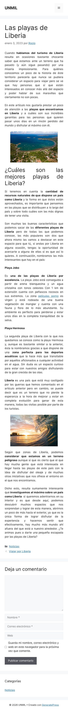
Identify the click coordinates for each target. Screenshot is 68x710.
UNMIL (11, 8)
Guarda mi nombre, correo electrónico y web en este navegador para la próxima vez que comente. (33, 646)
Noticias (14, 546)
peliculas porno (48, 296)
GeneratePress (50, 704)
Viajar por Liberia (20, 551)
